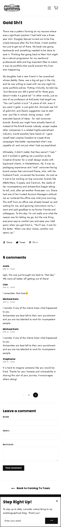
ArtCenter (34, 99)
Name (6, 417)
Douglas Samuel (22, 39)
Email (6, 431)
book (39, 46)
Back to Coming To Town (33, 488)
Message (8, 445)
